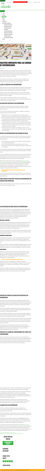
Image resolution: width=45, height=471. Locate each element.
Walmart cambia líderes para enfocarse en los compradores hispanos (12, 433)
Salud (3, 18)
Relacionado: (7, 259)
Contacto (30, 2)
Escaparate (6, 29)
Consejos (4, 16)
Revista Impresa (9, 2)
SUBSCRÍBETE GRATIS (8, 443)
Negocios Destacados (8, 24)
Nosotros (2, 2)
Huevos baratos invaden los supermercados (8, 432)
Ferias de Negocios (7, 35)
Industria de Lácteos (8, 26)
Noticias (3, 15)
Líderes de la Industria (8, 32)
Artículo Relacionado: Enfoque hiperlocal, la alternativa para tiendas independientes (13, 170)
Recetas (3, 20)
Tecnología (4, 21)
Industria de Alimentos (6, 23)
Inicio (3, 13)
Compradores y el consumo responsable (16, 259)
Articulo (3, 259)
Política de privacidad (36, 2)
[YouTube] (10, 461)
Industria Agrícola (7, 27)
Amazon (26, 424)
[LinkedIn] (6, 461)
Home (1, 43)
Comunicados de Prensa (8, 37)
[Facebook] (12, 461)
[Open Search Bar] (1, 41)
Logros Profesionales (8, 31)
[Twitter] (3, 461)
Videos (3, 39)
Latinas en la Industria (8, 34)
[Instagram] (8, 461)
